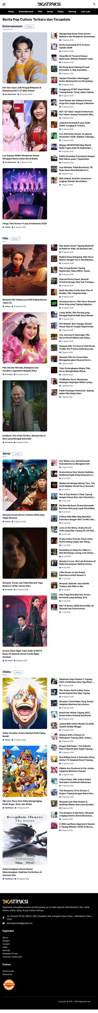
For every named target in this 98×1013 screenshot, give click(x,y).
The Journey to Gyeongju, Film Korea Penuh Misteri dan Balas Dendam (74, 338)
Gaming (72, 11)
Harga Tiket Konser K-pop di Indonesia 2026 (25, 223)
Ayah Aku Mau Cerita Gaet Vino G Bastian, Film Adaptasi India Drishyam (76, 293)
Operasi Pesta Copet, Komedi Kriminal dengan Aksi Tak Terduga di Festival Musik (76, 282)
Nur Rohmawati (10, 94)
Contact (6, 944)
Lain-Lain (85, 11)
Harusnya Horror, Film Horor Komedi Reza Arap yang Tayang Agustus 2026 (77, 304)
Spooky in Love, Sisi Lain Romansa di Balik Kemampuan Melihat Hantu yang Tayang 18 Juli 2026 (77, 564)
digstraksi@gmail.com (22, 923)
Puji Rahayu (9, 808)
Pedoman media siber (12, 957)
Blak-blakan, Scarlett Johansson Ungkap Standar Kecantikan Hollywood (75, 181)
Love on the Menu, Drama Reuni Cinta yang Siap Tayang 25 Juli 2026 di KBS (77, 530)
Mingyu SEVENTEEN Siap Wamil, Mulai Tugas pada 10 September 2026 (75, 148)
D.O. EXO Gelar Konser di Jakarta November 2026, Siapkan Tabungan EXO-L (77, 137)
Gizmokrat (7, 974)
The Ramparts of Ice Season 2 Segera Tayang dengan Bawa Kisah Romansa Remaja (76, 793)
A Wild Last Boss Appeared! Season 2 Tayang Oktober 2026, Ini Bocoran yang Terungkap (77, 827)
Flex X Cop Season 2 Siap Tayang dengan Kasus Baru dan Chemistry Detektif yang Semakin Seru (76, 497)
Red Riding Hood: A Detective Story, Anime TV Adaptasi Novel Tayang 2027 (77, 760)
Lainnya (29, 27)
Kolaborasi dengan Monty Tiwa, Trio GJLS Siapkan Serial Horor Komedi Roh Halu (77, 486)
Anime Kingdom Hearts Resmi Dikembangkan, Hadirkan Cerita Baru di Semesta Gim (22, 872)
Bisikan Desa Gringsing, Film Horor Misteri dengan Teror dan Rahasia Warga (76, 260)
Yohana (7, 227)
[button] (94, 4)
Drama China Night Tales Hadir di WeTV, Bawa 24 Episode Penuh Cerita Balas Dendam (22, 653)
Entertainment (26, 11)
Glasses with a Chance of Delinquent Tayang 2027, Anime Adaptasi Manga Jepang (75, 738)
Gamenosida (8, 971)
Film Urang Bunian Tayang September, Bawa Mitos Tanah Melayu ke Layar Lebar (74, 271)
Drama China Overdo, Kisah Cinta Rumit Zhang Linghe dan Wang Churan (76, 542)
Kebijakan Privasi (10, 953)
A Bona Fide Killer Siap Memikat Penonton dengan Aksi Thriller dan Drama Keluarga (76, 519)
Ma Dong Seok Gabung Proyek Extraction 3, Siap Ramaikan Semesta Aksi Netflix (74, 70)
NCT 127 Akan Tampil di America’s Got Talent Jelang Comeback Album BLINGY (77, 114)
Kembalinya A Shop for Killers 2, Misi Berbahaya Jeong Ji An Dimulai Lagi (77, 553)
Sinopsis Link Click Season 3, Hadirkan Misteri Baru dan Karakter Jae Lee (76, 804)
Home (11, 11)
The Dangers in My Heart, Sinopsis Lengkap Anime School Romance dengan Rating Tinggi (76, 816)
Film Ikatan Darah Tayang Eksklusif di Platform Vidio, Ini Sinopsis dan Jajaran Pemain (76, 248)
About (5, 937)
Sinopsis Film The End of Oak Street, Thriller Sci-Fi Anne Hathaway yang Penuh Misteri (77, 349)
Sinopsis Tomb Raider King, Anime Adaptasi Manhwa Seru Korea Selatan (76, 704)
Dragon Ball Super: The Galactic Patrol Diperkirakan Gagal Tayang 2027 (75, 749)
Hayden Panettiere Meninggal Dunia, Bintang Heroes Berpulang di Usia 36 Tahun (77, 81)
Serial (50, 11)
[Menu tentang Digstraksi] (4, 4)
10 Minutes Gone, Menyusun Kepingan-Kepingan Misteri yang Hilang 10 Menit (75, 382)
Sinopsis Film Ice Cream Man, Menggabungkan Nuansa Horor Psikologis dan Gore (74, 360)
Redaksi (6, 941)
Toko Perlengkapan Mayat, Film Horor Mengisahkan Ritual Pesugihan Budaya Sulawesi (74, 371)
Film (40, 11)
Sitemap (6, 950)
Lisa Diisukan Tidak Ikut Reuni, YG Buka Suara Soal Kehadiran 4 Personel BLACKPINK (76, 170)
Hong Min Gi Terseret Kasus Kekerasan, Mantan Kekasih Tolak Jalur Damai (76, 59)
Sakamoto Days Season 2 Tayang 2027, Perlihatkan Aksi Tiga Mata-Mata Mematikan (76, 682)
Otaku (61, 11)
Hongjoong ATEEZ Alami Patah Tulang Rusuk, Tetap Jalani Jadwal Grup (76, 92)
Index (5, 947)
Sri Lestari (9, 374)
